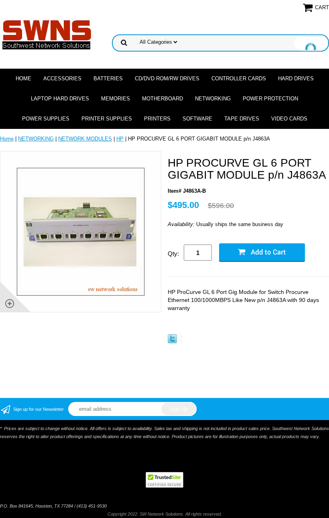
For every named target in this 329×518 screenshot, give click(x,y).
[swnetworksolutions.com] (47, 34)
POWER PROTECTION (270, 99)
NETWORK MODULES (85, 139)
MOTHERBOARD (162, 99)
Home (23, 78)
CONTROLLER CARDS (238, 78)
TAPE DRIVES (241, 119)
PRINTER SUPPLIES (106, 119)
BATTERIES (108, 78)
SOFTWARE (197, 119)
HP (120, 139)
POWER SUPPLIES (45, 119)
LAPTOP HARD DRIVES (60, 99)
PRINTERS (157, 119)
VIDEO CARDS (289, 119)
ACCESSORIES (62, 78)
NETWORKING (213, 99)
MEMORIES (115, 99)
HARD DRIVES (296, 78)
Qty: (173, 253)
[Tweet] (172, 342)
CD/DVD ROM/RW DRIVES (167, 78)
